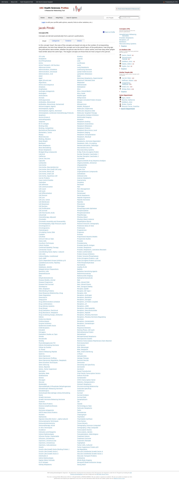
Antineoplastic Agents (46, 108)
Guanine (42, 401)
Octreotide (81, 158)
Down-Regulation (45, 295)
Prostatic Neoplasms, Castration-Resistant (91, 250)
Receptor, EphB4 (82, 289)
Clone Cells (42, 241)
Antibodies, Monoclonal (47, 102)
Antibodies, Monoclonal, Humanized (51, 104)
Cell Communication (46, 187)
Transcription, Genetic (85, 432)
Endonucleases (44, 321)
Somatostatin (81, 378)
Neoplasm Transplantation (86, 134)
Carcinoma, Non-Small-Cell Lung (50, 169)
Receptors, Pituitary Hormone (87, 315)
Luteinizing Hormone (84, 69)
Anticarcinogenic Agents (47, 106)
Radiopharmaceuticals (85, 278)
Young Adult (81, 464)
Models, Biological (83, 106)
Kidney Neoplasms (45, 464)
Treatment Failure (83, 436)
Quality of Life (82, 267)
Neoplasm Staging (83, 132)
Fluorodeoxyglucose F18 (47, 343)
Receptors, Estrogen (84, 299)
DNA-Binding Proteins (46, 291)
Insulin (41, 447)
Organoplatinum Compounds (87, 171)
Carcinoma (42, 165)
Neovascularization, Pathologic (88, 145)
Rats (78, 280)
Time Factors (81, 421)
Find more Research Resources (128, 9)
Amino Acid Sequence (46, 85)
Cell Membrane (44, 202)
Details (79, 41)
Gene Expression (44, 356)
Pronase (80, 234)
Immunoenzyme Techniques (48, 421)
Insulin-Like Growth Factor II (48, 454)
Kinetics (80, 56)
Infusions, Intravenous (46, 438)
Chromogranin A (44, 226)
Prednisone (81, 228)
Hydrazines (43, 417)
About (50, 18)
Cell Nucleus (43, 206)
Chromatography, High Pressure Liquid (52, 223)
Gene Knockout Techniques (48, 362)
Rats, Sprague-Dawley (84, 286)
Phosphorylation (82, 210)
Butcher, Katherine (128, 100)
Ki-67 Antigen (43, 462)
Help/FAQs (59, 18)
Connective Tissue (45, 250)
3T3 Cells (42, 56)
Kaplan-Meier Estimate (47, 460)
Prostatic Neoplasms (84, 247)
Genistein (42, 371)
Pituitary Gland (82, 217)
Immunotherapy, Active (47, 425)
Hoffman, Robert (129, 80)
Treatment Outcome (84, 438)
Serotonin (80, 369)
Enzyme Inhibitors (45, 323)
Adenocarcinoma (44, 67)
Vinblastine (81, 458)
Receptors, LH (82, 304)
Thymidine (81, 417)
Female (41, 336)
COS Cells (42, 254)
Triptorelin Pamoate (84, 441)
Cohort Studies (44, 245)
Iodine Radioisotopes (46, 458)
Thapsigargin (81, 414)
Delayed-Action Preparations (49, 269)
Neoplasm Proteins (83, 128)
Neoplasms (81, 139)
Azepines (42, 121)
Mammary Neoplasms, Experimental (89, 78)
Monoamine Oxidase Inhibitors (88, 115)
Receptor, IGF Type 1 (84, 291)
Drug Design (43, 308)
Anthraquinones (44, 100)
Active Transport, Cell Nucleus (49, 65)
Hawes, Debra (128, 64)
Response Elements (84, 328)
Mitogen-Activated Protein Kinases (89, 100)
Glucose (41, 382)
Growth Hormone (45, 397)
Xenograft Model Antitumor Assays (89, 462)
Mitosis (79, 102)
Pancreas (80, 191)
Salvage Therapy (83, 358)
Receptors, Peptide (83, 312)
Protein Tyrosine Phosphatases (88, 256)
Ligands (80, 59)
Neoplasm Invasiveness (85, 124)
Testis (79, 410)
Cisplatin (42, 234)
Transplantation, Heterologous (87, 434)
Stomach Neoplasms (84, 384)
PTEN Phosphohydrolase (85, 263)
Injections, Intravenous (47, 443)
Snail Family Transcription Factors (88, 373)
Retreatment (81, 334)
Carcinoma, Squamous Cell (48, 176)
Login (43, 22)
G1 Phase (42, 349)
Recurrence (81, 325)
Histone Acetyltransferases (48, 406)
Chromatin (42, 219)
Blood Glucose (44, 137)
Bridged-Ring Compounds (48, 152)
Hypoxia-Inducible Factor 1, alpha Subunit (53, 419)
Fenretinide (43, 339)
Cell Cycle (42, 191)
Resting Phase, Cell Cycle (85, 330)
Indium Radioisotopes (46, 434)
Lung (79, 65)
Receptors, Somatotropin (85, 323)
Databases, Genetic (45, 267)
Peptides (80, 202)
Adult (40, 76)
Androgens (42, 93)
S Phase (80, 354)
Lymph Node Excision (84, 72)
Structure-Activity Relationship (87, 386)
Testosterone (81, 412)
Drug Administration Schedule (49, 302)
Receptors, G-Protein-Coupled (87, 302)
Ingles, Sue (127, 66)
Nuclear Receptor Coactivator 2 (88, 156)
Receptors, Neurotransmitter (87, 310)
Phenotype (81, 206)
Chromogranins (44, 228)
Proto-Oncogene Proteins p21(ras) (89, 260)
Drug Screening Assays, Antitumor (51, 315)
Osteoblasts (81, 174)
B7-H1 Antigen (44, 124)
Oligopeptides (82, 165)
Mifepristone (81, 98)
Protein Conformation (84, 252)
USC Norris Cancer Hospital (44, 2)
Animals (41, 98)
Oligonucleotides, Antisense (87, 163)
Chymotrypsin (43, 230)
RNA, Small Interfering (85, 352)
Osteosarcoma (82, 176)
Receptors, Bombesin (84, 297)
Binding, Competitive (46, 128)
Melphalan (81, 82)
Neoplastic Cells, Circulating (87, 143)
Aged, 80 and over (45, 80)
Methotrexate (81, 85)
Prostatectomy (82, 243)
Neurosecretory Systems (85, 150)
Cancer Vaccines (44, 158)
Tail (78, 401)
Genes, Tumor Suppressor (48, 369)
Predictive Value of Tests (85, 226)
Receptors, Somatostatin (85, 321)
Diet (40, 276)
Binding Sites (43, 126)
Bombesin (42, 143)
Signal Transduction (84, 371)
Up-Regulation (82, 449)
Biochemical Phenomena (47, 130)
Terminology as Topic (84, 406)
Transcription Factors (84, 430)
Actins (41, 63)
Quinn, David (128, 55)
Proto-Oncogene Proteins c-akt (87, 258)
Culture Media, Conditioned (48, 256)
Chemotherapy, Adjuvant (47, 217)
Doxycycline (43, 299)
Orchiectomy (81, 167)
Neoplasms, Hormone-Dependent (88, 141)
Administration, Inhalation (48, 69)
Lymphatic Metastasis (84, 74)
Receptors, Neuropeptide (86, 308)
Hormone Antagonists (46, 410)
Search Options (72, 18)
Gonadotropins (44, 391)
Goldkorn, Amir (128, 61)
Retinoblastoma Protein (85, 332)
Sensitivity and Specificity (86, 365)
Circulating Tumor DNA (47, 232)
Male (79, 76)
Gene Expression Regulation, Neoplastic (53, 360)
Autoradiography (45, 119)
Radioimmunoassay (84, 273)
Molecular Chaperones (85, 108)
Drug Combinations (45, 304)
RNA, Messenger (83, 347)
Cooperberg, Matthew (126, 83)
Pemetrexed (81, 193)
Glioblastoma (43, 375)
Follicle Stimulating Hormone (49, 345)
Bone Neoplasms (44, 145)
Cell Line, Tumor (44, 200)
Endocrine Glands (45, 319)
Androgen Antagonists (46, 91)
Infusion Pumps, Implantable (49, 436)
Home (43, 18)
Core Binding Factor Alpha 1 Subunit (51, 252)
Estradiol (42, 330)
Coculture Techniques (46, 243)
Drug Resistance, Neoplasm (48, 312)
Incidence (42, 430)
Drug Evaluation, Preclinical (48, 310)
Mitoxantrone (81, 104)
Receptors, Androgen (84, 295)
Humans (42, 414)
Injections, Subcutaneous (47, 445)
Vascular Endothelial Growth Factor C (90, 454)
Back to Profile (110, 32)
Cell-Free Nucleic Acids (47, 213)
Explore (124, 46)
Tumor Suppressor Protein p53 (87, 447)
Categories (55, 41)
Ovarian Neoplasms (84, 178)
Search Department (128, 109)
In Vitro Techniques (45, 427)
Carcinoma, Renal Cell (46, 171)
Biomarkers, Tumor (45, 132)
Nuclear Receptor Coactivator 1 (88, 154)
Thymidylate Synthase (84, 419)
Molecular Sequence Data (86, 111)
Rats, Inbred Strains (84, 284)
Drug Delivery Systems (46, 306)
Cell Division (43, 195)
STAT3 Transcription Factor (86, 380)
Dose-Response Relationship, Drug (51, 293)
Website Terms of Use (119, 478)
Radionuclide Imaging (85, 276)
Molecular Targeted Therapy (87, 113)
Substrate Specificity (84, 388)
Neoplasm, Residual (84, 137)
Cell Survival (43, 210)
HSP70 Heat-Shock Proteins (48, 412)
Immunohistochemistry (47, 423)
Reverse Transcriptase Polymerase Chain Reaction (94, 341)
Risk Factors (81, 345)
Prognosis (80, 232)
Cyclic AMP (42, 258)
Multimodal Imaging (84, 117)
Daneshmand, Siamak (127, 58)
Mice (78, 89)
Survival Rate (81, 397)
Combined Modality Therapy (48, 247)
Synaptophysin (82, 399)
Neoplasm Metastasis (84, 126)
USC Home (4, 2)
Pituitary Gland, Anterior (85, 219)
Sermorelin (81, 367)
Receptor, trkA (82, 293)
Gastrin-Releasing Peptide (48, 352)
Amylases (42, 87)
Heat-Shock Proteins (46, 404)
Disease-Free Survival (46, 284)
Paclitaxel (80, 184)
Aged (40, 78)
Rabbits (79, 269)
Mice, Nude (81, 93)
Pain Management (83, 189)
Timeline (68, 41)
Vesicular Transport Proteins (87, 456)
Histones (42, 408)
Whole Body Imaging (84, 460)
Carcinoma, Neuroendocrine (48, 167)
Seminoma (81, 362)
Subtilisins (80, 391)
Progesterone (81, 230)
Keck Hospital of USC (26, 2)
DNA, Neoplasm (44, 289)
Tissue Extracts (82, 423)
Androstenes (43, 95)
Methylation (81, 87)
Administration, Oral (46, 74)
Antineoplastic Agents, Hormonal (50, 111)
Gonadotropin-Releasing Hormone (51, 388)
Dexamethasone (44, 273)
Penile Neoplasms (83, 195)
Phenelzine (81, 204)
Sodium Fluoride (83, 375)
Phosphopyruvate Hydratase (87, 208)
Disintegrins (43, 286)
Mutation (80, 119)
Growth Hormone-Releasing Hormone (52, 399)
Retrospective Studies (84, 339)
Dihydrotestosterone (46, 278)
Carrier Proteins (44, 178)
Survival (80, 393)
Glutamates (43, 384)
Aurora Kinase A (44, 117)
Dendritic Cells (44, 271)
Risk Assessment (83, 343)
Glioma (41, 378)
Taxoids (79, 404)
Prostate (80, 241)
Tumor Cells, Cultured (84, 445)
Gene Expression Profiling (48, 358)
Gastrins (42, 354)
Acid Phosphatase (45, 61)
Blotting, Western (45, 139)
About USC (14, 2)
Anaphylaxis (43, 89)
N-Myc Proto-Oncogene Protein (88, 152)
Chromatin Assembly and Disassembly (52, 221)
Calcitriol (42, 154)
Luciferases (81, 63)
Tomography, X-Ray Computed (87, 427)
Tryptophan (81, 443)
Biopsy (41, 134)
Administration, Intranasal (48, 72)
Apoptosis (42, 115)
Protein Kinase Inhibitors (85, 254)
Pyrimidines (81, 265)
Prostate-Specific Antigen (86, 245)
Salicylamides (82, 356)
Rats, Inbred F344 (83, 282)
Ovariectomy (81, 180)
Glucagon (42, 380)
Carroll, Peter (128, 78)
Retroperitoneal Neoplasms (86, 336)
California (42, 156)
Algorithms (42, 82)
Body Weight (43, 141)
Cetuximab (42, 215)
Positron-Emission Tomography (88, 223)
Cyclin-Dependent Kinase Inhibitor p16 (52, 260)
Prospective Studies (84, 239)
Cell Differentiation (45, 193)
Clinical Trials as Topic (46, 239)
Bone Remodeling (45, 148)
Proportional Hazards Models (87, 237)
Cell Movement (44, 204)
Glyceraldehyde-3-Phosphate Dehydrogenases (55, 386)
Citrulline (42, 237)
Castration (42, 182)
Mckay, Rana (128, 89)
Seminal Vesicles (83, 360)
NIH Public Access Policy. (102, 474)
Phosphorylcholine (83, 213)
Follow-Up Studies (45, 347)
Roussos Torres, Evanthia (130, 106)
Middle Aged (81, 95)
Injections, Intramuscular (47, 441)
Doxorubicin (43, 297)
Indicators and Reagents (47, 432)
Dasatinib (42, 265)
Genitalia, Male (44, 373)
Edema (41, 317)
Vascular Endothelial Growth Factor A (90, 451)
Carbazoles (42, 163)
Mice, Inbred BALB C (84, 91)
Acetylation (42, 59)
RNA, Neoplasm (82, 349)
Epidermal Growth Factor (47, 325)
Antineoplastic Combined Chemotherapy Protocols (56, 113)
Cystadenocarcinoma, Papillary (49, 263)
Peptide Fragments (83, 197)
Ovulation (80, 182)
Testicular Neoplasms (84, 408)
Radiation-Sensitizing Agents (87, 271)
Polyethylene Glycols (84, 221)
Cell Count (42, 189)
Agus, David (126, 98)
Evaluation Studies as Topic (48, 334)
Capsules (42, 161)
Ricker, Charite (127, 104)
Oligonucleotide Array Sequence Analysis (91, 161)
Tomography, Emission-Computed (89, 425)
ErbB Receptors (44, 328)
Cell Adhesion (43, 184)
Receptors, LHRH (83, 306)
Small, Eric (127, 87)
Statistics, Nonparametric (86, 382)
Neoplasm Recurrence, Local (87, 130)
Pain (78, 187)
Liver (78, 61)
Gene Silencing (44, 365)
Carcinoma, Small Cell (46, 174)
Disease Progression (46, 282)
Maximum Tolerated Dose (86, 80)
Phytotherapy (81, 215)
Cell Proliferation (44, 208)
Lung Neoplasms (83, 67)
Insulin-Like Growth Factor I (48, 451)
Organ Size (81, 169)
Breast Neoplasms (45, 150)
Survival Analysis (83, 395)
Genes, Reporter (44, 367)
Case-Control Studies (46, 180)
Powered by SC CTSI (171, 2)
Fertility (41, 341)
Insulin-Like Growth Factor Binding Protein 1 (54, 449)
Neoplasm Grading (83, 121)
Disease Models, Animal (47, 280)
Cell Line (42, 197)
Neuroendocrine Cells (84, 148)
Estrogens (42, 332)
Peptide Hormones (83, 200)
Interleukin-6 (43, 456)
